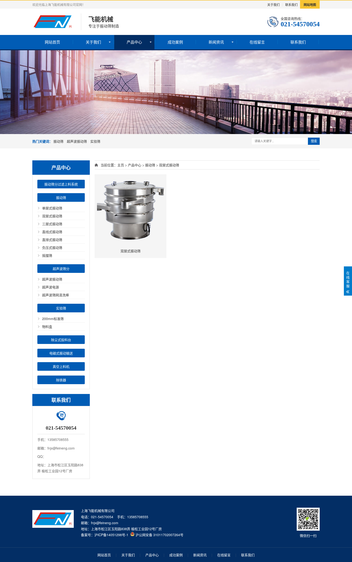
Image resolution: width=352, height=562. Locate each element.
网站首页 (52, 42)
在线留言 (257, 42)
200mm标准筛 (53, 318)
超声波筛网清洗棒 (55, 294)
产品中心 (134, 42)
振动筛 (58, 141)
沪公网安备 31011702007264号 (159, 534)
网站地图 (310, 4)
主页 (120, 165)
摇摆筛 (47, 255)
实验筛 (95, 141)
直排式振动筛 (52, 239)
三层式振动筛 (52, 223)
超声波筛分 (61, 268)
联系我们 (291, 4)
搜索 (314, 141)
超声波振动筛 (77, 141)
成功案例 (175, 42)
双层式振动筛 (52, 216)
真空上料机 (61, 366)
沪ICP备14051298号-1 (111, 534)
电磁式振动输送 (61, 353)
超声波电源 (50, 287)
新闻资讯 (216, 42)
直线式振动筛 (52, 231)
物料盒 (47, 326)
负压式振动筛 (52, 247)
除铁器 (61, 379)
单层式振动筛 (52, 208)
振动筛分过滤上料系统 (61, 184)
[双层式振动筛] (130, 210)
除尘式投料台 (61, 339)
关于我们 (273, 4)
